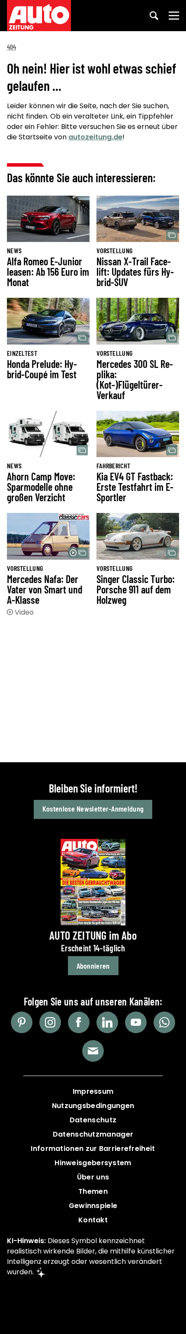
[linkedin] (107, 1022)
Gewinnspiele (93, 1206)
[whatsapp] (164, 1022)
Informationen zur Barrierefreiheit (93, 1149)
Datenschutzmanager (93, 1134)
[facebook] (79, 1022)
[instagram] (50, 1022)
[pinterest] (21, 1022)
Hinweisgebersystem (93, 1163)
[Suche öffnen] (154, 15)
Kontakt (93, 1220)
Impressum (93, 1091)
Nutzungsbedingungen (93, 1106)
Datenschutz (93, 1120)
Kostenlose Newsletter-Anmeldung (93, 808)
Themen (93, 1191)
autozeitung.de (95, 137)
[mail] (93, 1051)
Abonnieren (93, 965)
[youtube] (136, 1022)
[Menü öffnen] (174, 15)
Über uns (93, 1177)
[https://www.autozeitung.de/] (39, 15)
